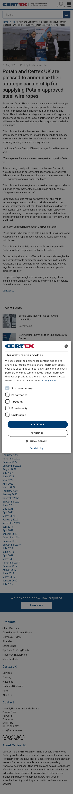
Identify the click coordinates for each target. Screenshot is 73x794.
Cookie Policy (36, 448)
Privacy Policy (49, 380)
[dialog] (36, 397)
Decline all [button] (38, 433)
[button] (37, 441)
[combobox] (66, 346)
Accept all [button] (37, 424)
